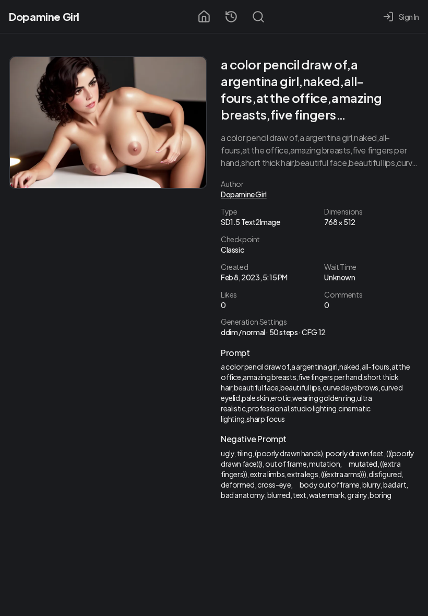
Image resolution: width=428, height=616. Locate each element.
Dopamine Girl (44, 16)
